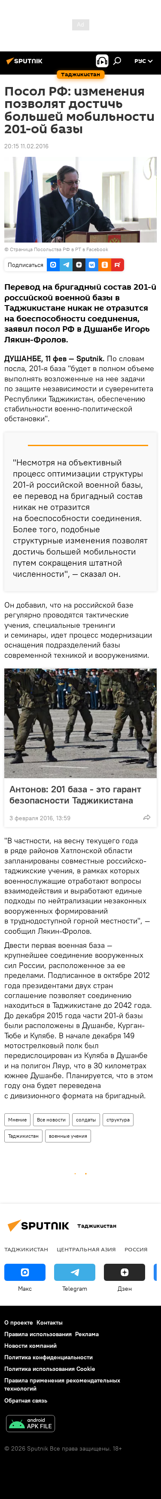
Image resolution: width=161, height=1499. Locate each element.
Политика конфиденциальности (48, 1357)
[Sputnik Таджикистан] (25, 64)
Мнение (17, 1119)
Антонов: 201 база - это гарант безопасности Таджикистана (75, 794)
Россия (136, 1249)
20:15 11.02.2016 (26, 146)
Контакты (49, 1322)
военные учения (68, 1136)
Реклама (87, 1334)
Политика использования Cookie (49, 1369)
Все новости (51, 1119)
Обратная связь (25, 1400)
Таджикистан (23, 1136)
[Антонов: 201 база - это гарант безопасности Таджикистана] (80, 723)
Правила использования (38, 1334)
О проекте (18, 1322)
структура (118, 1119)
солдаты (86, 1119)
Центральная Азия (86, 1249)
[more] (146, 817)
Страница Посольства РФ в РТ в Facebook (59, 249)
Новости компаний (30, 1345)
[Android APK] (30, 1424)
